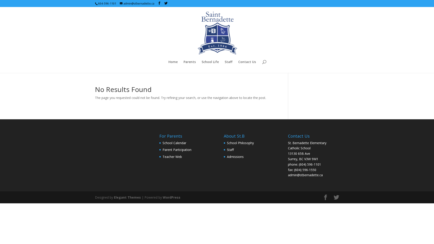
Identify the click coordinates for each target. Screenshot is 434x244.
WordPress (171, 197)
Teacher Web (172, 157)
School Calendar (174, 143)
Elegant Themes (127, 197)
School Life (210, 62)
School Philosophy (240, 143)
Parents (190, 62)
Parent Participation (177, 150)
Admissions (235, 157)
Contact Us (247, 62)
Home (173, 62)
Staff (228, 62)
